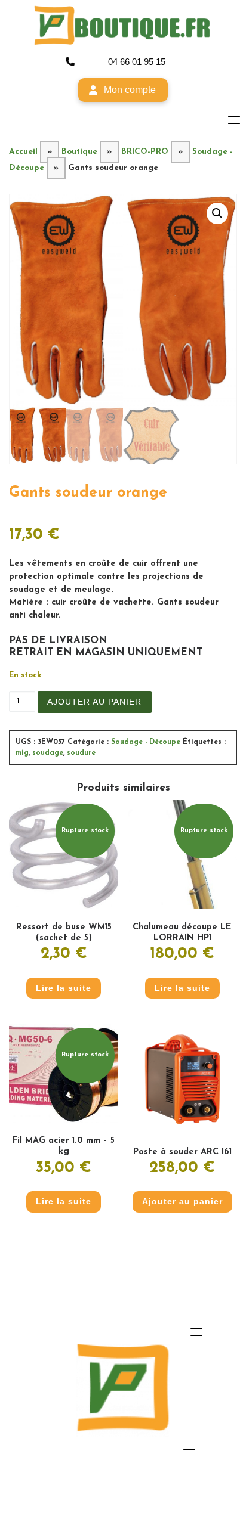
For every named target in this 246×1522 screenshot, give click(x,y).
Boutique (79, 152)
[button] (217, 213)
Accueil (23, 152)
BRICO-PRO (144, 152)
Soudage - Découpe (145, 742)
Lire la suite (63, 988)
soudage (47, 753)
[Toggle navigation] (234, 120)
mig (22, 753)
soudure (81, 753)
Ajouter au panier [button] (182, 1201)
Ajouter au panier (94, 701)
